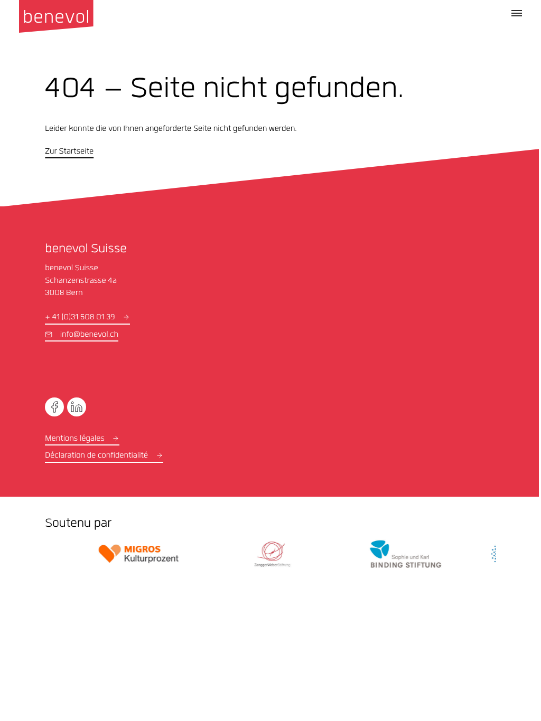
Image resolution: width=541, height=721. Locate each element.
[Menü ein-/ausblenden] (516, 13)
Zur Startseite (69, 152)
